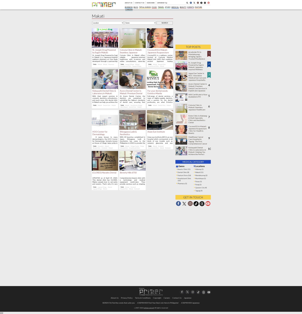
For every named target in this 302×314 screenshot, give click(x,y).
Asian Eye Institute (156, 131)
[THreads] (205, 3)
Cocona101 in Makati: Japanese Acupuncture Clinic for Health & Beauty (159, 52)
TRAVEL (161, 7)
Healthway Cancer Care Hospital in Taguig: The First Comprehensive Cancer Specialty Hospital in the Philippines (197, 142)
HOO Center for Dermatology (99, 133)
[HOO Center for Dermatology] (105, 129)
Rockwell (161, 146)
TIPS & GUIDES (145, 7)
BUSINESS (129, 7)
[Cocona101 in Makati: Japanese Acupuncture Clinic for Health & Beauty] (160, 47)
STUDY (167, 7)
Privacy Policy (126, 298)
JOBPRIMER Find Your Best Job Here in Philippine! (158, 303)
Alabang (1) (199, 169)
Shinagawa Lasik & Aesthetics (128, 133)
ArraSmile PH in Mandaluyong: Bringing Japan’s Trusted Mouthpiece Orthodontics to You (196, 56)
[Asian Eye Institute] (160, 129)
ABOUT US (128, 3)
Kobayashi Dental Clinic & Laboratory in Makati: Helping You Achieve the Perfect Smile (197, 152)
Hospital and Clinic (125, 66)
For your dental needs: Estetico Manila (157, 92)
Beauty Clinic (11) (184, 169)
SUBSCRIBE (151, 3)
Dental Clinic (106, 105)
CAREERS (129, 9)
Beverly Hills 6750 (128, 172)
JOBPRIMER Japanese (190, 303)
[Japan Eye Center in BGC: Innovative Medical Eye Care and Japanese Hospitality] (181, 80)
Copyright (157, 298)
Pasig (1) (198, 185)
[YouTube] (208, 292)
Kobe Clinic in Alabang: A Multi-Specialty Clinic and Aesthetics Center (197, 119)
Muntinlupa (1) (200, 178)
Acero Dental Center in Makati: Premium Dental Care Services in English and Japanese (197, 87)
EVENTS (190, 7)
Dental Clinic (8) (183, 172)
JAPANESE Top (162, 3)
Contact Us (177, 298)
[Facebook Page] (191, 2)
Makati (100, 64)
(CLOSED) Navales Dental (104, 172)
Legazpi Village (129, 64)
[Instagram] (198, 2)
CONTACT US (139, 3)
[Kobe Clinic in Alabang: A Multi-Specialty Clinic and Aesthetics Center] (181, 123)
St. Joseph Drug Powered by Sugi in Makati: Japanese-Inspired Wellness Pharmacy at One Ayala (197, 67)
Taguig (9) (198, 191)
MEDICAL (175, 7)
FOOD (154, 7)
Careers (167, 298)
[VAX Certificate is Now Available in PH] (181, 101)
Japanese (187, 298)
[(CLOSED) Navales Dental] (105, 170)
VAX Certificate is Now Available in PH (197, 95)
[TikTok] (201, 3)
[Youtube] (208, 2)
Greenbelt (101, 146)
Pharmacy (111, 64)
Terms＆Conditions (143, 298)
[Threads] (202, 206)
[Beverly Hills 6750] (132, 170)
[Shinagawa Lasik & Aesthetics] (132, 129)
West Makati (124, 107)
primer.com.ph (149, 308)
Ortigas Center (135, 146)
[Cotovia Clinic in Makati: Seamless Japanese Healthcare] (132, 47)
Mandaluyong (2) (201, 175)
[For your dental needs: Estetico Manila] (160, 88)
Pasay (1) (198, 181)
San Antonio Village (136, 105)
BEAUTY (183, 7)
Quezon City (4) (201, 188)
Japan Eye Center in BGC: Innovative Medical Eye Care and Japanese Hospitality (197, 76)
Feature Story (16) (184, 175)
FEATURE (198, 7)
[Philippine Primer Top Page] (104, 9)
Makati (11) (199, 172)
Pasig (142, 146)
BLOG (136, 7)
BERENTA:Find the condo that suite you (119, 303)
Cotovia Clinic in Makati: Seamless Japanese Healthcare (131, 52)
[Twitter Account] (194, 2)
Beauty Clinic (162, 64)
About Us (115, 298)
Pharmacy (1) (182, 183)
